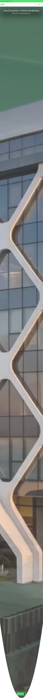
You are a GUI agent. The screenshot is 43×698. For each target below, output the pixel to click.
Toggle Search (35, 4)
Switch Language (39, 4)
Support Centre (8, 1)
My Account (37, 4)
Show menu (41, 4)
